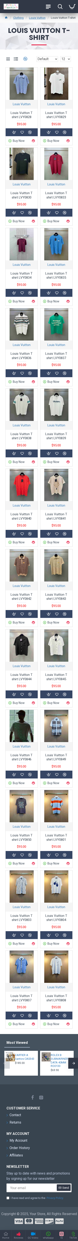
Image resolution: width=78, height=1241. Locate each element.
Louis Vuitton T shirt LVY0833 (56, 195)
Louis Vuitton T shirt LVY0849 (56, 757)
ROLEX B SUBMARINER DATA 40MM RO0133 (59, 1060)
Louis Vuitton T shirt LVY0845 (56, 677)
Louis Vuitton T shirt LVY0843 (56, 597)
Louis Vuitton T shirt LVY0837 (56, 356)
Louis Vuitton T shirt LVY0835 (56, 275)
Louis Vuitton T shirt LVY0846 (21, 757)
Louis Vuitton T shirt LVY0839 (56, 436)
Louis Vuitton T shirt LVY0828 (21, 115)
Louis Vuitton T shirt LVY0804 (56, 918)
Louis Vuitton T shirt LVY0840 (21, 516)
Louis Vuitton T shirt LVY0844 (21, 677)
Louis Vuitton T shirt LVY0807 (21, 998)
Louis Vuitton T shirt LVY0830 (21, 195)
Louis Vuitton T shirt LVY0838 (21, 436)
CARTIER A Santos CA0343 (24, 1056)
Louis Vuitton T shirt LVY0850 (21, 837)
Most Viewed (17, 1043)
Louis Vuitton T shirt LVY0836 (21, 356)
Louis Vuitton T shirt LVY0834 (21, 275)
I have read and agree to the (37, 1198)
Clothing (18, 17)
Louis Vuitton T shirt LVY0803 (21, 918)
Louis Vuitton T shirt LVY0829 (56, 115)
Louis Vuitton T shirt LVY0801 (56, 837)
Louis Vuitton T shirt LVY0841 (56, 516)
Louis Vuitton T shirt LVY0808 (56, 998)
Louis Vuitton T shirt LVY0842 (21, 597)
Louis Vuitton (37, 17)
